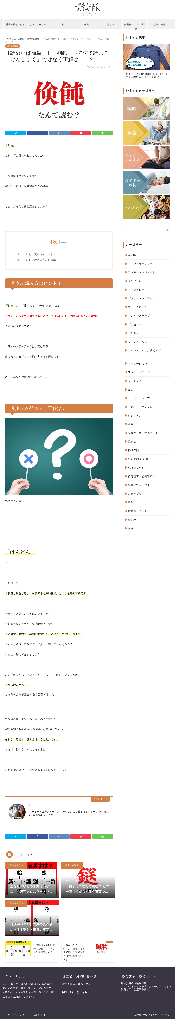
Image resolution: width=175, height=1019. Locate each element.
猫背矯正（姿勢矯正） (141, 476)
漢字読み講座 (12, 46)
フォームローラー (139, 307)
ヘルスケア (135, 333)
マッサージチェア (139, 372)
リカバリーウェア (39, 24)
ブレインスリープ (139, 315)
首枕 (130, 528)
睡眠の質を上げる (15, 24)
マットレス (135, 380)
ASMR (132, 255)
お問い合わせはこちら (74, 992)
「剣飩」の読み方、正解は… (40, 259)
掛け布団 (133, 450)
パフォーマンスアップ (141, 298)
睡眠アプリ (135, 493)
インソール (135, 281)
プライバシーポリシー (18, 1015)
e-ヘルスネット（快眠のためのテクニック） (146, 986)
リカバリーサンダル (140, 406)
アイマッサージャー (140, 263)
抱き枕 (132, 441)
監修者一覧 (159, 24)
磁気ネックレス (137, 511)
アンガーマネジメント (141, 272)
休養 (86, 24)
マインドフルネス (139, 341)
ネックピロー (136, 289)
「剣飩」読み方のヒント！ (39, 254)
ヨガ (130, 389)
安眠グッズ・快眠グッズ (135, 26)
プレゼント (135, 324)
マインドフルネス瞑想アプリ (144, 352)
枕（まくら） (136, 467)
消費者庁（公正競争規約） (136, 989)
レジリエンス (136, 415)
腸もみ (110, 24)
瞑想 (130, 502)
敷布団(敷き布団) (138, 458)
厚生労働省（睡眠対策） (135, 983)
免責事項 (38, 1015)
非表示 (64, 242)
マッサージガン (137, 363)
